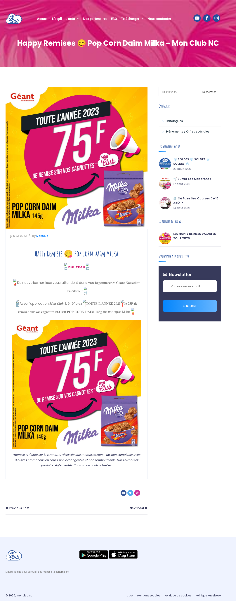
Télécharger (130, 19)
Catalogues (174, 121)
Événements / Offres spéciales (187, 131)
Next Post (137, 508)
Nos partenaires (95, 19)
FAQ (114, 19)
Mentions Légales (148, 595)
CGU (130, 595)
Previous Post (19, 508)
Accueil (42, 19)
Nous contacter (159, 19)
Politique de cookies (177, 595)
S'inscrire (190, 305)
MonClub (42, 236)
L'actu (70, 19)
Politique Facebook (208, 595)
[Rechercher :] (177, 91)
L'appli (57, 19)
